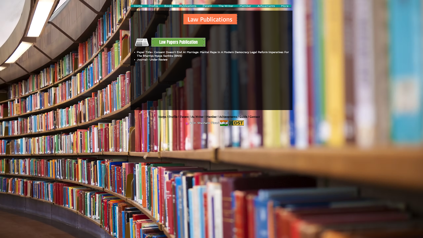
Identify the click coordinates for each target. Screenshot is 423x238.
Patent (184, 116)
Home (162, 116)
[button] (210, 19)
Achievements (228, 116)
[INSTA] (187, 123)
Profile (173, 116)
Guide (243, 116)
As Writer (197, 116)
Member (211, 116)
